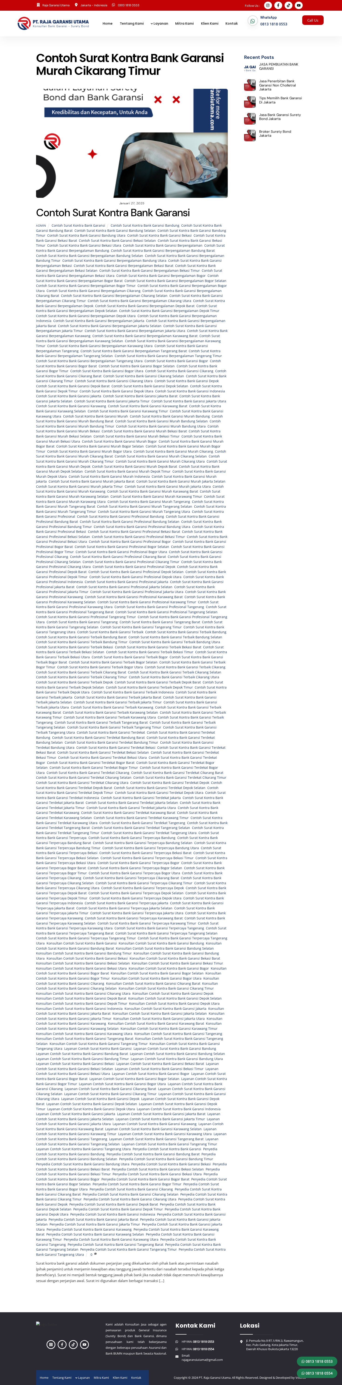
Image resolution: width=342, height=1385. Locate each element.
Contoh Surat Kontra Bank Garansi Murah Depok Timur (128, 471)
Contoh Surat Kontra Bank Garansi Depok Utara (116, 391)
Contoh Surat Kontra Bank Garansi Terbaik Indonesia (132, 692)
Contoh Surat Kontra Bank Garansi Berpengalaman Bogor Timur (86, 286)
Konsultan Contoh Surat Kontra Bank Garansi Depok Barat (81, 998)
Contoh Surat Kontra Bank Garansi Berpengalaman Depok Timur (169, 311)
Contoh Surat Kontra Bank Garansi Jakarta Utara (188, 401)
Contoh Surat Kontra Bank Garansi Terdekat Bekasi (115, 748)
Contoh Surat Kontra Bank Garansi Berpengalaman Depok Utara (86, 316)
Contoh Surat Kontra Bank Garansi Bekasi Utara (84, 245)
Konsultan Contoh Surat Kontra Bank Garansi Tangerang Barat (84, 1039)
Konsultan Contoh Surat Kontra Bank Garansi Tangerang (178, 1034)
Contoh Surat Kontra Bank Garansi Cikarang (179, 371)
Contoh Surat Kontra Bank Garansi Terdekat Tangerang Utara (149, 833)
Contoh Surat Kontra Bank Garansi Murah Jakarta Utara (168, 486)
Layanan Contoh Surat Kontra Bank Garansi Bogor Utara (122, 1084)
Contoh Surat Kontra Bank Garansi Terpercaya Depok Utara (135, 898)
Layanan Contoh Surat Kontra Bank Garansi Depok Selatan (91, 1104)
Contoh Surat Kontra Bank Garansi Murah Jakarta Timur (79, 486)
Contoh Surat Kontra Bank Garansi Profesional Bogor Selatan (122, 547)
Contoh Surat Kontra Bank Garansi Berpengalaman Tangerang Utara (89, 361)
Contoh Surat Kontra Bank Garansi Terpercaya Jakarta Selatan (124, 908)
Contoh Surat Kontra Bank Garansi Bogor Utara (106, 371)
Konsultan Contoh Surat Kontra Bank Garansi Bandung (161, 943)
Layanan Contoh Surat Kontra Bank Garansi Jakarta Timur (160, 1119)
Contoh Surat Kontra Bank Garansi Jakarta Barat (140, 396)
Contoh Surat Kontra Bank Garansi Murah (95, 416)
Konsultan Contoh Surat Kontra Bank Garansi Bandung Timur (84, 953)
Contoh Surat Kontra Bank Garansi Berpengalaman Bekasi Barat (123, 266)
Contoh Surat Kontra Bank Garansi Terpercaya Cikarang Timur (144, 883)
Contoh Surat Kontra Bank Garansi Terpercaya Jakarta (126, 903)
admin (41, 226)
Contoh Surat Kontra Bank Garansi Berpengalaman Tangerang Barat (133, 351)
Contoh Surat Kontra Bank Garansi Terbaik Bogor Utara (100, 667)
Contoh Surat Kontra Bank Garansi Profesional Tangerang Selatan (166, 612)
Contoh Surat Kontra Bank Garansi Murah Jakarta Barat (91, 481)
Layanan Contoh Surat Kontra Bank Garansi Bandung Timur (82, 1059)
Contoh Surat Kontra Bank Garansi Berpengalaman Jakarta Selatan (109, 326)
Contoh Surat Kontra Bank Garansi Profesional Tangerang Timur (86, 617)
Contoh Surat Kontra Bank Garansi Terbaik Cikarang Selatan (174, 672)
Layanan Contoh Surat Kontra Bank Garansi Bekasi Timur (159, 1069)
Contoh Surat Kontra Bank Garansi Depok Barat (73, 386)
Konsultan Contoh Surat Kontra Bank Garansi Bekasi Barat (175, 958)
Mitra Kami (184, 23)
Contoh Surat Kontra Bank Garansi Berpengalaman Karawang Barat (145, 336)
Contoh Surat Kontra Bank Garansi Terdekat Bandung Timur (111, 742)
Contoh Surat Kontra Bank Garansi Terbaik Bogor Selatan (113, 662)
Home (108, 23)
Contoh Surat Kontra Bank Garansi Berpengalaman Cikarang (94, 291)
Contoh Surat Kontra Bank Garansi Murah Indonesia (109, 476)
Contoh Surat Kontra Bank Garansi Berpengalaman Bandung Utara (114, 260)
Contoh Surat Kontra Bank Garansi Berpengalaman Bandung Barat (163, 251)
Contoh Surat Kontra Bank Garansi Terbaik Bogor (130, 657)
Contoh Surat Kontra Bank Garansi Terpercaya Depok (142, 888)
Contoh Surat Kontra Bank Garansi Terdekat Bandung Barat (98, 738)
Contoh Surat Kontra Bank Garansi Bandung (145, 225)
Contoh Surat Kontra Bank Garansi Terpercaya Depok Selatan (136, 893)
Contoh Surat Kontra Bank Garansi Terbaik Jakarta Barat (117, 697)
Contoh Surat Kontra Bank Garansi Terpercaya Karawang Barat (134, 918)
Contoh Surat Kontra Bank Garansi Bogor (176, 361)
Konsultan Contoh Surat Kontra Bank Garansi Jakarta (165, 1009)
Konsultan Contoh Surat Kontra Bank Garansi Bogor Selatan (157, 973)
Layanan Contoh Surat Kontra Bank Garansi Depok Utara (91, 1109)
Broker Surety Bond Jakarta (275, 134)
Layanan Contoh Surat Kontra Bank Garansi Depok (100, 1099)
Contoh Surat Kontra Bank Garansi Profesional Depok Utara (135, 577)
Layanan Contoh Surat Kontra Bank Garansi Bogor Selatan (134, 1079)
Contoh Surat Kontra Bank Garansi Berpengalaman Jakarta (98, 321)
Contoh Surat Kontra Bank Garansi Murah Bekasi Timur (137, 436)
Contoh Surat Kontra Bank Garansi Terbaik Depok (74, 682)
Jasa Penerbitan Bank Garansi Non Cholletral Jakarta (277, 85)
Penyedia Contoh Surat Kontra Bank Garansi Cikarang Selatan (130, 1194)
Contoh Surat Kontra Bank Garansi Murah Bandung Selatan (161, 421)
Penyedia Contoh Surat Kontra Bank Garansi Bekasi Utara (157, 1174)
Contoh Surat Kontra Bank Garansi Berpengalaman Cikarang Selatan (114, 296)
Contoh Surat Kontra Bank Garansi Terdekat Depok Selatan (159, 788)
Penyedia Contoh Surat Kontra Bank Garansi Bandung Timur (166, 1159)
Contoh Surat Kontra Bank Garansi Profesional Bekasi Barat (134, 532)
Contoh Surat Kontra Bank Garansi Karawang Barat (147, 406)
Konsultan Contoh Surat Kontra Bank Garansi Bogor (169, 968)
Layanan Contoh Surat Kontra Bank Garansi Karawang (155, 1124)
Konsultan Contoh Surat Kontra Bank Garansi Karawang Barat (156, 1023)
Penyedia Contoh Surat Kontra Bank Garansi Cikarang (131, 1189)
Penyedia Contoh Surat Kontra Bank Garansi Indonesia (112, 1214)
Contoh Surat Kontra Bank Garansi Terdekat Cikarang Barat (177, 773)
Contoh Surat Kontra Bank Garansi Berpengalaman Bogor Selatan (175, 281)
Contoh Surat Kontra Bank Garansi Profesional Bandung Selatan (129, 522)
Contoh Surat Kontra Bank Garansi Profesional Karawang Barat (134, 597)
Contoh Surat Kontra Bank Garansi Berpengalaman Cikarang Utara (139, 301)
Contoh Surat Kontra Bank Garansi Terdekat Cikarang (88, 773)
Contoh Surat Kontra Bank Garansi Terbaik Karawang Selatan (110, 712)
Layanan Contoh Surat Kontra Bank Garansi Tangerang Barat (156, 1139)
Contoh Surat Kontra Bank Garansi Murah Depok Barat (134, 466)
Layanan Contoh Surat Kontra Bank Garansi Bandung (175, 1049)
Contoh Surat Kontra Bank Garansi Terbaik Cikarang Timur (81, 677)
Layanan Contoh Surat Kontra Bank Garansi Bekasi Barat (160, 1064)
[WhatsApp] (253, 21)
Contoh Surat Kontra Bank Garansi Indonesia (190, 391)
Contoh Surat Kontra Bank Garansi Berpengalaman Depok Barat (144, 306)
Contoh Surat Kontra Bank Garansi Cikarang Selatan (143, 376)
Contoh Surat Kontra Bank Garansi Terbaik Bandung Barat (81, 637)
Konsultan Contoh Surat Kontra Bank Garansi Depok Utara (174, 1003)
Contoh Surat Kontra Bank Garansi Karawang (71, 406)
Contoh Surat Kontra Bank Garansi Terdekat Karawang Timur (141, 818)
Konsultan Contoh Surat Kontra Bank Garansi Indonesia (79, 1009)
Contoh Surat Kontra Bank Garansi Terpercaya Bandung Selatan (142, 843)
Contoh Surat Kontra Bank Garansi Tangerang (82, 622)
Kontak (231, 23)
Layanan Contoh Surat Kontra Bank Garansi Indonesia (179, 1109)
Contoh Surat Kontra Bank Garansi (113, 212)
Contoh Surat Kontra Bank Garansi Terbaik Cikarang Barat (81, 672)
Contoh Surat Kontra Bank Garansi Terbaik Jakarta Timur (118, 702)
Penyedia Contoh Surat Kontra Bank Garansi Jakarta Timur (95, 1224)
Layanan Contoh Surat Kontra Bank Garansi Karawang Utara (165, 1134)
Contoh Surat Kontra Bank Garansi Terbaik (110, 632)
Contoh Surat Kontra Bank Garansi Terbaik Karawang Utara (110, 717)
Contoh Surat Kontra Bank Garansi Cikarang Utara (114, 381)
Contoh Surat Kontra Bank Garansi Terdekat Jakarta (141, 798)
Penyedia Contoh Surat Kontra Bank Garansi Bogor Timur (137, 1184)
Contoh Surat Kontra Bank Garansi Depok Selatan (149, 386)
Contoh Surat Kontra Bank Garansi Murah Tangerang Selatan (144, 506)
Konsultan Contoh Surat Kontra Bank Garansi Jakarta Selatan (159, 1013)
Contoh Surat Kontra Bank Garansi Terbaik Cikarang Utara (174, 677)
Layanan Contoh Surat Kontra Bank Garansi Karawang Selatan (153, 1129)
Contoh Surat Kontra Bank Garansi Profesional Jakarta (126, 582)
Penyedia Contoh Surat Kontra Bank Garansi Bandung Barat (153, 1154)
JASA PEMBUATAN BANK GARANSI (278, 67)
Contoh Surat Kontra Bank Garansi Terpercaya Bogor (138, 863)
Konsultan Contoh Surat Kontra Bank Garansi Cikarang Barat (153, 983)
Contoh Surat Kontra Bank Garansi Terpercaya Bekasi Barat (145, 853)
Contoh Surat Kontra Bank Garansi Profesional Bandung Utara (142, 527)
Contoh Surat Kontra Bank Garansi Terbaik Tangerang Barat (101, 722)
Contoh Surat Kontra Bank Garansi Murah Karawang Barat (152, 491)
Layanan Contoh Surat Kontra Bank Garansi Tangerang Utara (83, 1149)
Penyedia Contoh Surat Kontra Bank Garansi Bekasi (171, 1164)
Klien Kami (209, 23)
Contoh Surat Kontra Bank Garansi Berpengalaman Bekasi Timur (149, 270)
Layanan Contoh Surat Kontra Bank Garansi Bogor (150, 1074)
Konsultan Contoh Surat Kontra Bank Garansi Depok (172, 993)
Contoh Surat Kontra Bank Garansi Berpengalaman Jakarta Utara (135, 331)
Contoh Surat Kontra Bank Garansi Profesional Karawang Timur (146, 602)
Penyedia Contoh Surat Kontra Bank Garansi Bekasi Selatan (158, 1169)
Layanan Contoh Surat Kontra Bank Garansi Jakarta (75, 1114)
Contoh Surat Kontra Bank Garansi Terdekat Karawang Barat (128, 813)
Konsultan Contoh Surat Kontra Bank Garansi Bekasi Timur (177, 963)
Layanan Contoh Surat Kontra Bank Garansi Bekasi (75, 1064)
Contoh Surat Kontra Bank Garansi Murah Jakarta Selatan (180, 481)
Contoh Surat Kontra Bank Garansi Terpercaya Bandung (131, 838)
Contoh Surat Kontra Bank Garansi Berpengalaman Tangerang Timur (168, 356)
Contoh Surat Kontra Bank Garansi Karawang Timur (128, 411)
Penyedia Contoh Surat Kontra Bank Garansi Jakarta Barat (93, 1219)
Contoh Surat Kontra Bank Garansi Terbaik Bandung (185, 632)
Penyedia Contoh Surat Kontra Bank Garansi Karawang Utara (111, 1239)
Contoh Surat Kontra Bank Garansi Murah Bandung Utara (161, 426)
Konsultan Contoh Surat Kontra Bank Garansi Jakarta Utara (159, 1019)
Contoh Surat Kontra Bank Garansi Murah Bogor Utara (89, 451)
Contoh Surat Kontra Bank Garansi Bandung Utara (86, 235)
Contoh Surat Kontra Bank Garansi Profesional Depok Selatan (136, 572)
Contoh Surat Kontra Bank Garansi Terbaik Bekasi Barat (158, 647)
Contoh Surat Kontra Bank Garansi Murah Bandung (170, 416)
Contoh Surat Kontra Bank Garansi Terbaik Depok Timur (149, 687)
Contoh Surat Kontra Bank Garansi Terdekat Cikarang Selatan (83, 777)
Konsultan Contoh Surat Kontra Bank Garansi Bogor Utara (156, 978)
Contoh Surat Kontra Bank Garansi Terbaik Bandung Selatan (175, 637)
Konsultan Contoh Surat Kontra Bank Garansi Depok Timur (81, 1003)
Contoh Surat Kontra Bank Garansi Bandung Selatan (115, 231)
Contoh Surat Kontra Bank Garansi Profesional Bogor (130, 542)
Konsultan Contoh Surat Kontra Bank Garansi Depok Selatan (175, 998)
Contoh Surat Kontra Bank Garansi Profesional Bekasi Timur (138, 537)
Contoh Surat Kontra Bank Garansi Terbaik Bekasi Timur (149, 652)
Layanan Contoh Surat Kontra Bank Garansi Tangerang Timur (169, 1144)
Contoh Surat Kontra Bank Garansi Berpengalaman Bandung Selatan (89, 256)
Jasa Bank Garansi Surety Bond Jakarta (280, 117)
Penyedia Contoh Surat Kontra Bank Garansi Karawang (89, 1229)
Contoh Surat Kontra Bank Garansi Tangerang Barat (160, 622)
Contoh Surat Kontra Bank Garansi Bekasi (159, 235)
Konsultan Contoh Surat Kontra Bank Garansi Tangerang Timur (99, 1044)
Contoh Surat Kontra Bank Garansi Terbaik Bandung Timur (81, 642)
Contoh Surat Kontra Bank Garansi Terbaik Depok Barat (158, 682)
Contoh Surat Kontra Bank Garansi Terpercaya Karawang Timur (146, 923)
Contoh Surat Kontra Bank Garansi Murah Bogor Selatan (100, 446)
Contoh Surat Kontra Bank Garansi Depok (186, 381)
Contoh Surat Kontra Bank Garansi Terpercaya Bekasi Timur (147, 858)
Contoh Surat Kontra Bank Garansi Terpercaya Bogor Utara (134, 873)
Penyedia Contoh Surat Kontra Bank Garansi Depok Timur (118, 1209)
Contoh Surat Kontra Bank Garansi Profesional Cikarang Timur (131, 562)
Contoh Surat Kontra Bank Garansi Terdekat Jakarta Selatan (132, 803)
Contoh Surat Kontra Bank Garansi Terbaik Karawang (112, 707)
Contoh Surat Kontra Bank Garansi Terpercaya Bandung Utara (150, 848)
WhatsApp (268, 17)
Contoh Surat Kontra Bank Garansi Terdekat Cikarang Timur (179, 777)
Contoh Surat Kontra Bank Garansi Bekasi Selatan (117, 241)
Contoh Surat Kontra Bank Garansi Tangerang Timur (141, 627)
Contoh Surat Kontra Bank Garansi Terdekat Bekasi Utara (102, 757)
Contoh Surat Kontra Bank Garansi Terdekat (111, 732)
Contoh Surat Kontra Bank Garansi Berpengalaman (162, 245)
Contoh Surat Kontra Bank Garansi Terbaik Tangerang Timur (114, 727)
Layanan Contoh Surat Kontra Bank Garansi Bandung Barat (82, 1054)
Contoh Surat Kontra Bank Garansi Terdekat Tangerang (142, 823)
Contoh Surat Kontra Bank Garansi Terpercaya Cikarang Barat (131, 878)
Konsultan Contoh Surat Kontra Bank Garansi (82, 943)
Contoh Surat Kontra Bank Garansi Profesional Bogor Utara (121, 552)
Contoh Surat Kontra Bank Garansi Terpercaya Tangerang (159, 928)
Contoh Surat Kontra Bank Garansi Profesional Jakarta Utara (136, 592)
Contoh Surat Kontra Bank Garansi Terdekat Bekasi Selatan (103, 752)
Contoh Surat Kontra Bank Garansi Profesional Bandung (120, 516)
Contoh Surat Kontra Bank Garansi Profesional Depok (134, 567)
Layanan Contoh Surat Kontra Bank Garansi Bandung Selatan (177, 1054)
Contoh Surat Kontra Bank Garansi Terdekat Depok (169, 783)
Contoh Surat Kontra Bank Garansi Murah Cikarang (173, 451)
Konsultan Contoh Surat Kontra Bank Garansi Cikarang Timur (166, 988)
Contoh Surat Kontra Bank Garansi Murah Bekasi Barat (144, 431)
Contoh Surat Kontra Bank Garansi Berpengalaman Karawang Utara (100, 346)
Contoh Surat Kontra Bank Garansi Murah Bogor (119, 441)
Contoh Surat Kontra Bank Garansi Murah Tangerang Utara (144, 512)
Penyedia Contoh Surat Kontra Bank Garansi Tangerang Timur (128, 1249)
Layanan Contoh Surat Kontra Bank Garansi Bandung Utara (177, 1059)
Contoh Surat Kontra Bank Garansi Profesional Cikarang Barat (118, 557)
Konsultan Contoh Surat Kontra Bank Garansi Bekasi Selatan (83, 963)
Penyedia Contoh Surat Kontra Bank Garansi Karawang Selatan (95, 1234)
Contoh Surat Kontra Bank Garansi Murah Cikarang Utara (160, 461)
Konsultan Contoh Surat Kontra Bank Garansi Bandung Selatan (165, 948)
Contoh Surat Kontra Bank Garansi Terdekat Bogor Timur (94, 767)
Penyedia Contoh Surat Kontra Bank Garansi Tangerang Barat (115, 1245)
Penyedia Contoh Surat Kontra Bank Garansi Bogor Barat (145, 1179)
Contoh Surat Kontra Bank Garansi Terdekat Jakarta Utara (131, 808)
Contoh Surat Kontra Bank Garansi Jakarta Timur (112, 401)
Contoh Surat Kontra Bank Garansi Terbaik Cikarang (185, 667)
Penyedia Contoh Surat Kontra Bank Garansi (167, 1149)
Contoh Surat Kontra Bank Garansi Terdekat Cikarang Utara (82, 783)
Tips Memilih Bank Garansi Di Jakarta (280, 100)
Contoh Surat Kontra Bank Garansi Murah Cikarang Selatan (161, 456)
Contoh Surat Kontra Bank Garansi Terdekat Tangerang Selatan (141, 828)
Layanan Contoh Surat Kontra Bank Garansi (98, 1049)
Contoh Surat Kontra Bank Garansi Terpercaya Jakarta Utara (136, 913)
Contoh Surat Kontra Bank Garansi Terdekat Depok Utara (159, 793)
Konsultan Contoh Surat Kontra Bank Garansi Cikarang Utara (83, 993)
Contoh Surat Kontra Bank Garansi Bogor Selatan (137, 366)
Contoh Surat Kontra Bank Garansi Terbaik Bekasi (74, 647)
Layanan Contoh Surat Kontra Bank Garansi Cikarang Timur (110, 1094)
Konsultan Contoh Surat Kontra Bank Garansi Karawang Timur (169, 1029)
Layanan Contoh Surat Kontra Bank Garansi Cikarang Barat (110, 1089)
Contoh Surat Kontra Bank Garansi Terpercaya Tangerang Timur (86, 938)
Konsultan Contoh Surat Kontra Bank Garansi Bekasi (87, 958)
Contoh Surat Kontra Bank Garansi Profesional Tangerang (159, 607)
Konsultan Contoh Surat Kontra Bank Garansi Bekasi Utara (81, 968)
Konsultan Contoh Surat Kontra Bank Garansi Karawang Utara (84, 1034)
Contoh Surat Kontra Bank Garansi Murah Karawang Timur (156, 496)
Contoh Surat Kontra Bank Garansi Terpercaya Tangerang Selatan (166, 933)
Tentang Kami (132, 23)
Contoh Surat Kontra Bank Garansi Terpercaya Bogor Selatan (135, 868)
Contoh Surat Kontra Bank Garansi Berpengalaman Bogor (161, 276)
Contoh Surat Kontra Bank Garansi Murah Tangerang (148, 502)
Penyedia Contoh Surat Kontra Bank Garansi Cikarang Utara (130, 1199)
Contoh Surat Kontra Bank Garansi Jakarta (68, 396)
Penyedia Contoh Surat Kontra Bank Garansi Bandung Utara (82, 1164)
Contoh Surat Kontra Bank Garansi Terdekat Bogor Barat (90, 763)
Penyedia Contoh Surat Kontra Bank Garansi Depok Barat (113, 1204)
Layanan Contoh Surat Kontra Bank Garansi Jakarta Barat (161, 1114)
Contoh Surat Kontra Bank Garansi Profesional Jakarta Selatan (124, 587)
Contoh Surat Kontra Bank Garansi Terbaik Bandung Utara (174, 642)
